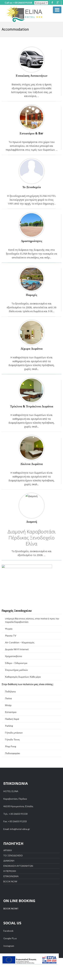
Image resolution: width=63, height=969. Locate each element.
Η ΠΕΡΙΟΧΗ (9, 871)
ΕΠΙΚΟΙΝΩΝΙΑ (10, 876)
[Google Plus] (57, 3)
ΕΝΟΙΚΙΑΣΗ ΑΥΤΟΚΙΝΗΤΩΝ (18, 865)
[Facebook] (52, 3)
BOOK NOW (10, 881)
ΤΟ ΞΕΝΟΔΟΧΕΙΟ (13, 855)
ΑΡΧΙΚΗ (7, 850)
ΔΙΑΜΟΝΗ (8, 860)
